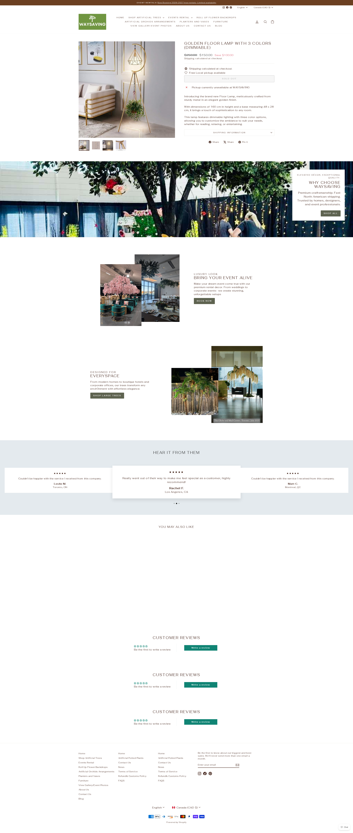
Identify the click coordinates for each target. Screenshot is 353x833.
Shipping (189, 58)
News (121, 767)
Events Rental (179, 17)
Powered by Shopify (176, 822)
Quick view (102, 602)
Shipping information (229, 132)
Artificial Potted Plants (131, 758)
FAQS (121, 780)
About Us (183, 26)
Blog (218, 26)
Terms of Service (128, 771)
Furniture (220, 21)
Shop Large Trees (107, 395)
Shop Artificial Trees (145, 17)
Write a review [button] (200, 647)
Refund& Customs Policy (132, 776)
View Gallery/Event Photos (151, 26)
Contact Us (202, 26)
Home (120, 17)
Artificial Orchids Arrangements (150, 21)
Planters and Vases (194, 21)
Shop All (331, 213)
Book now (204, 301)
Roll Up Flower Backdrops (216, 17)
